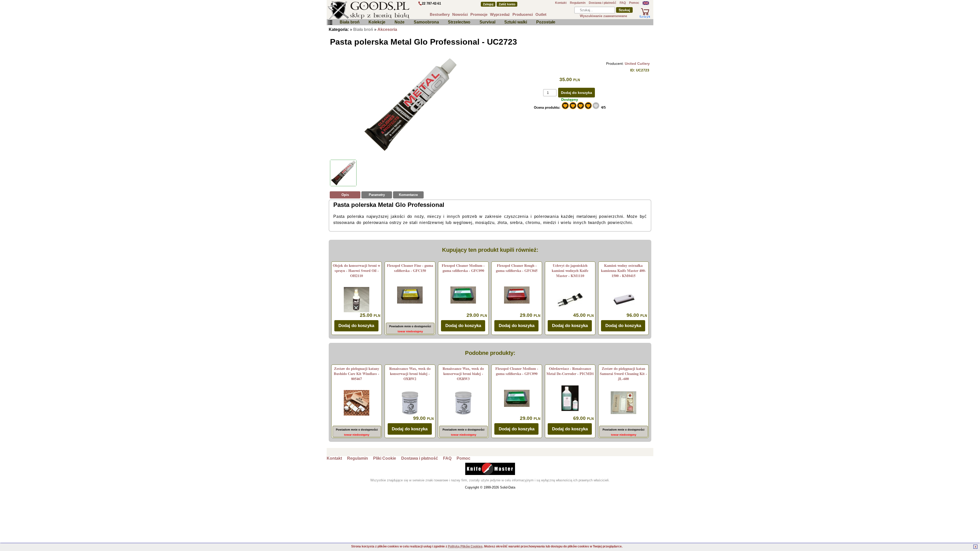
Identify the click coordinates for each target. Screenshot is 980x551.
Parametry (377, 195)
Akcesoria (387, 29)
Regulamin (577, 2)
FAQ (623, 2)
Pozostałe (545, 22)
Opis (345, 195)
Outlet (540, 14)
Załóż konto (507, 4)
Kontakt (561, 2)
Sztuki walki (515, 22)
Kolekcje (377, 22)
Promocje (478, 14)
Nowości (460, 14)
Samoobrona (426, 22)
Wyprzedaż (500, 14)
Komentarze (408, 195)
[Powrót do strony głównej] (384, 10)
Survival (487, 22)
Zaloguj (488, 4)
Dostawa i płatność (602, 2)
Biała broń (350, 22)
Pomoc (634, 2)
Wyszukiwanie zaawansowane (603, 16)
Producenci (522, 14)
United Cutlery (637, 63)
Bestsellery (440, 14)
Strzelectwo (459, 22)
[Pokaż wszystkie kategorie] (330, 22)
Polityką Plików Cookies (465, 546)
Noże (400, 22)
